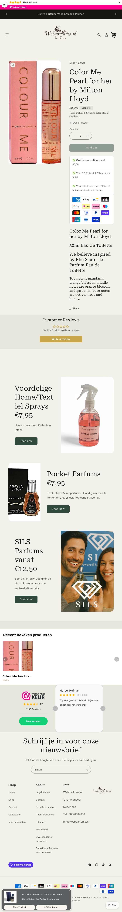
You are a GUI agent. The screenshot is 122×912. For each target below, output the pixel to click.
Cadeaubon (14, 814)
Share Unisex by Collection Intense (40, 897)
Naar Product (19, 906)
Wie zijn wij (42, 829)
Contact (12, 807)
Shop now (26, 441)
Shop (11, 800)
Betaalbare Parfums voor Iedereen (47, 850)
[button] (7, 34)
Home (11, 792)
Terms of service (82, 897)
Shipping (90, 113)
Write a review (61, 339)
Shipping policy (100, 897)
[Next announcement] (115, 14)
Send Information (45, 807)
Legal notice (74, 901)
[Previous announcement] (6, 14)
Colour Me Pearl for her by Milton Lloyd (16, 676)
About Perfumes (45, 814)
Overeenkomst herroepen (44, 839)
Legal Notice (43, 792)
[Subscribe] (87, 770)
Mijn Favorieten (17, 822)
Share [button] (76, 308)
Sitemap (40, 822)
